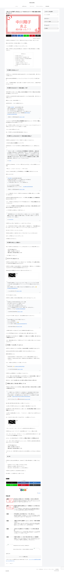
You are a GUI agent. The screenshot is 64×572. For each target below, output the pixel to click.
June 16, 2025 (21, 189)
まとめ (17, 65)
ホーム (37, 569)
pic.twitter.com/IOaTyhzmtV (28, 186)
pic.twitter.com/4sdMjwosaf (20, 308)
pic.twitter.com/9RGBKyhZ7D (12, 288)
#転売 (26, 112)
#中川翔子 (12, 107)
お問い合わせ (41, 569)
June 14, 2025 (19, 291)
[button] (38, 36)
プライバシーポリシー (51, 569)
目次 (22, 53)
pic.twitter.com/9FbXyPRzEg (19, 366)
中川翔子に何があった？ (19, 55)
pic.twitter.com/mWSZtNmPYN (21, 323)
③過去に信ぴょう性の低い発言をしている (23, 64)
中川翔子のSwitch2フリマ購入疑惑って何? (22, 57)
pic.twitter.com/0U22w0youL (25, 396)
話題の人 (8, 478)
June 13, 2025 (20, 369)
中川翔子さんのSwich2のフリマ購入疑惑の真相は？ (24, 58)
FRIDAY (10, 160)
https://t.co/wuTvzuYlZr (16, 396)
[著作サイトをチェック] (21, 490)
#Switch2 (28, 112)
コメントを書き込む (23, 556)
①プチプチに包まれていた (20, 61)
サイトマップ (46, 569)
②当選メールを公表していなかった (22, 62)
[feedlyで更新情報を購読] (23, 490)
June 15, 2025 (20, 311)
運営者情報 (57, 569)
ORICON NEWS (11, 219)
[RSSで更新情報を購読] (25, 490)
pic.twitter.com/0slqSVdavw (12, 114)
